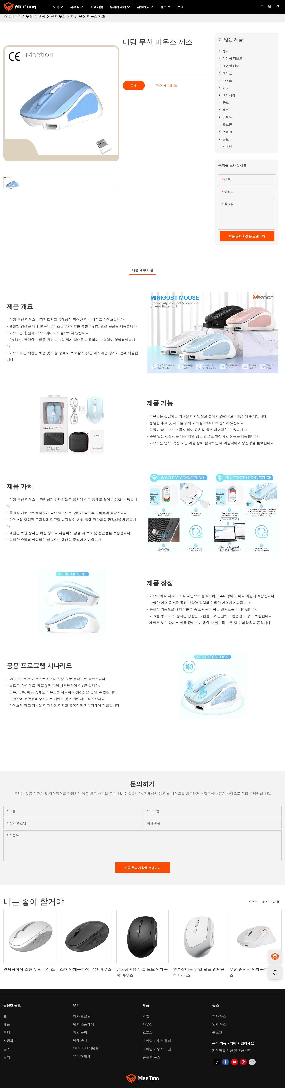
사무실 (27, 16)
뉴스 (6, 1049)
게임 (145, 1016)
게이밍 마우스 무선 (156, 1049)
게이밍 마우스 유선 (156, 1041)
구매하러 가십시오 (166, 85)
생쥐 (41, 16)
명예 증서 (80, 1040)
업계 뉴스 (219, 1024)
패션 (265, 902)
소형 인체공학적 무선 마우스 (85, 969)
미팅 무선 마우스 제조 (88, 16)
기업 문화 (80, 1032)
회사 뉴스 (219, 1016)
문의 (134, 85)
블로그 (217, 1032)
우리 (6, 1032)
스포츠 (253, 902)
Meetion (10, 16)
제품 (276, 902)
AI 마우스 (58, 16)
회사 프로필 (82, 1016)
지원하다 (10, 1041)
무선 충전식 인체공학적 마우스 (255, 972)
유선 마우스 (151, 1057)
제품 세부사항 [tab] (142, 270)
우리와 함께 (82, 1056)
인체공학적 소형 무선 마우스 (29, 969)
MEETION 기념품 (86, 1048)
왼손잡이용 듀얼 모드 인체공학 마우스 (142, 972)
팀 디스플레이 (83, 1024)
